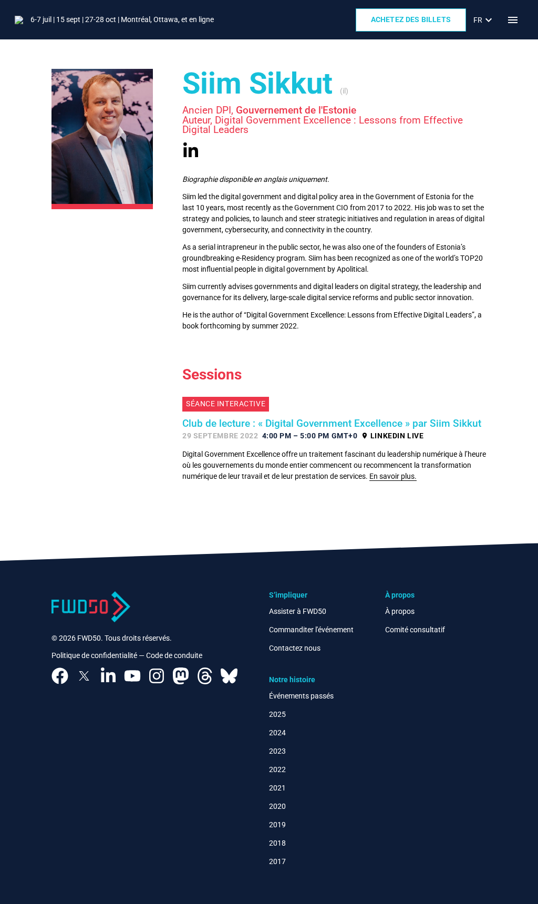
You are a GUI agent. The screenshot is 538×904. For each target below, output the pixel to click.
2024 (277, 732)
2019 (277, 824)
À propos (400, 611)
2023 (277, 751)
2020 (277, 806)
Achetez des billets (411, 19)
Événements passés (301, 696)
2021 (277, 788)
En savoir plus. (393, 476)
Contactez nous (294, 648)
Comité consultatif (415, 629)
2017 (277, 861)
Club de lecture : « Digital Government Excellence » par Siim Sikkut (331, 423)
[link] (484, 20)
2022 (277, 769)
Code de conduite (174, 655)
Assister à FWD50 (297, 611)
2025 (277, 714)
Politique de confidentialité (94, 655)
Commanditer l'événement (311, 629)
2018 (277, 843)
